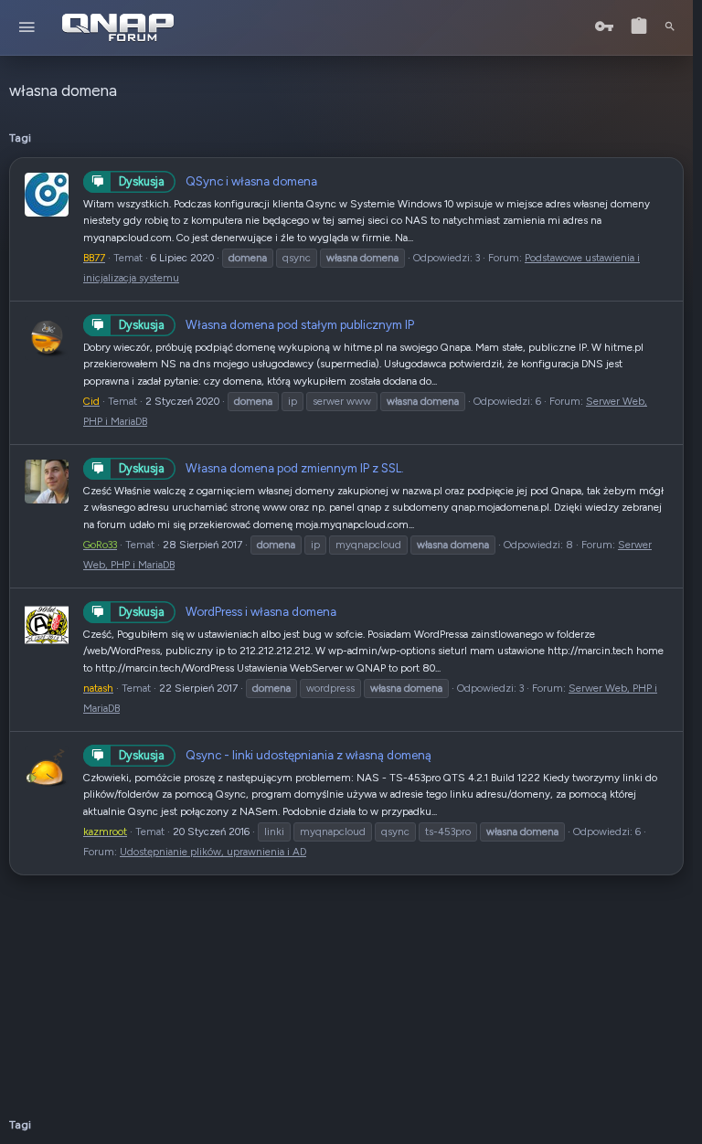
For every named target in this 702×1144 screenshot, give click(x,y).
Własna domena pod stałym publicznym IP (266, 324)
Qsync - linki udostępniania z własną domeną (275, 754)
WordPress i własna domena (227, 611)
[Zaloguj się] (604, 27)
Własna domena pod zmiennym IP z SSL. (261, 468)
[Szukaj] (670, 27)
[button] (27, 28)
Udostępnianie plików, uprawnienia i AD (213, 851)
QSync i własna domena (218, 181)
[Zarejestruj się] (639, 27)
